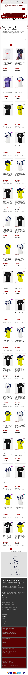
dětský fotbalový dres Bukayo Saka (8, 648)
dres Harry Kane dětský (6, 649)
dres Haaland (4, 645)
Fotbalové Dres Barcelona (9, 587)
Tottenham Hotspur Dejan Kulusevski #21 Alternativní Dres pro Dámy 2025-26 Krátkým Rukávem (20, 286)
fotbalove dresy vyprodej (6, 661)
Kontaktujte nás (4, 597)
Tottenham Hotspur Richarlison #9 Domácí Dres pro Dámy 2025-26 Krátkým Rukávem (20, 342)
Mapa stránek (4, 614)
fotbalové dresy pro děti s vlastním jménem (10, 665)
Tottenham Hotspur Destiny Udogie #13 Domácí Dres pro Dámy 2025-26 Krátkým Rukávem (20, 426)
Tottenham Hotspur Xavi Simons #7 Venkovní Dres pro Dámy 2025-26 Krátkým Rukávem (7, 203)
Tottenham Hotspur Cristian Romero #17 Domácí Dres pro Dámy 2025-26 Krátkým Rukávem (7, 231)
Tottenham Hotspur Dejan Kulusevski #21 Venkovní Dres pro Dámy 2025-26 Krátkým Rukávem (7, 286)
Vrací (3, 611)
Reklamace (4, 612)
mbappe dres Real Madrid (7, 638)
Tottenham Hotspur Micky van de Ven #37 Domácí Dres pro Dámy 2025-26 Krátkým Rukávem (7, 314)
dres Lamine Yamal (5, 641)
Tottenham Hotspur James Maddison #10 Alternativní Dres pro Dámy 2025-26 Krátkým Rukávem (7, 175)
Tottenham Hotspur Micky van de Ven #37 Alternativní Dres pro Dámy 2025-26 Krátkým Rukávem (7, 342)
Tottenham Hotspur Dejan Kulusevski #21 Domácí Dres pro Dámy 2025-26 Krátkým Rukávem (19, 258)
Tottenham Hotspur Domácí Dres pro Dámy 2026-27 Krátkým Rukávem (7, 63)
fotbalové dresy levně (6, 658)
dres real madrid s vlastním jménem (8, 632)
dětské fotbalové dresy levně (7, 662)
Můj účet (3, 618)
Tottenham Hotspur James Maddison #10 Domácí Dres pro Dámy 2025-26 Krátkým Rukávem (8, 147)
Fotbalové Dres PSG (17, 588)
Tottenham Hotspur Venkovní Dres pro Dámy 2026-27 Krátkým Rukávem (20, 63)
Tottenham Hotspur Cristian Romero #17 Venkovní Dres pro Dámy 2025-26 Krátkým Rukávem (20, 231)
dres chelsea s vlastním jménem (8, 631)
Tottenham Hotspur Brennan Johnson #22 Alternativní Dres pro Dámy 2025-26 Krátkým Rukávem (8, 426)
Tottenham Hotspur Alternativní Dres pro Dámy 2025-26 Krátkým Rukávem (20, 119)
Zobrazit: (24, 39)
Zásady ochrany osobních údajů (8, 604)
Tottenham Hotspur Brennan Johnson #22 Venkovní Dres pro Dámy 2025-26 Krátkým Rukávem (20, 398)
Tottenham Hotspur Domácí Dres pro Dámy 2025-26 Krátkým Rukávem (20, 91)
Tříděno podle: (23, 35)
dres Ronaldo (4, 642)
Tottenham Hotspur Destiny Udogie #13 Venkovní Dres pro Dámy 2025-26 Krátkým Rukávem (7, 453)
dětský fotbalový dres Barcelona (8, 655)
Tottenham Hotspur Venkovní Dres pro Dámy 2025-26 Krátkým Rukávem (8, 119)
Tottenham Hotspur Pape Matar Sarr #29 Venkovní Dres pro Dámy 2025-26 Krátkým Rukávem (7, 537)
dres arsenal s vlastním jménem (8, 629)
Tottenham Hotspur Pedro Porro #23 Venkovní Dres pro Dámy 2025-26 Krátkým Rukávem (20, 481)
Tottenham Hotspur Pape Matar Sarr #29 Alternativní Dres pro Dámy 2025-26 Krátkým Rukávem (20, 537)
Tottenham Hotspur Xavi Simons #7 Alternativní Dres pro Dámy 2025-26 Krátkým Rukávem (20, 203)
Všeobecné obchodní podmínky (8, 602)
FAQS (3, 605)
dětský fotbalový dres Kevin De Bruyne (9, 651)
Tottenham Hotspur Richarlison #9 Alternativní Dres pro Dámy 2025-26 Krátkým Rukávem (19, 370)
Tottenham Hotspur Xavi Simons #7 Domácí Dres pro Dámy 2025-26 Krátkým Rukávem (20, 175)
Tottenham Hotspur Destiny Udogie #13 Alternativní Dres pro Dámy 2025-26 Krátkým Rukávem (20, 453)
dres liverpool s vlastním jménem (8, 628)
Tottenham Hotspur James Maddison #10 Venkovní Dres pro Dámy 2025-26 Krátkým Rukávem (19, 147)
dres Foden (4, 643)
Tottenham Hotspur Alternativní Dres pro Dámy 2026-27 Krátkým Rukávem (7, 91)
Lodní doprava (4, 599)
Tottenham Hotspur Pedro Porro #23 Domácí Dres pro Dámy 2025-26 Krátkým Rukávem (7, 481)
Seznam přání (4, 621)
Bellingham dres (5, 639)
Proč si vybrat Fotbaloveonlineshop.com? (9, 607)
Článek (3, 625)
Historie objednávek (5, 620)
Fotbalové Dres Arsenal (8, 588)
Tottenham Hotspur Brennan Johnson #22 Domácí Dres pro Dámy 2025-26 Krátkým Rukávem (8, 398)
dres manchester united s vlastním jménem (10, 634)
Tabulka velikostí (5, 600)
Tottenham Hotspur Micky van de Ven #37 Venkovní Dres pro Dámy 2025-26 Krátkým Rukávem (19, 314)
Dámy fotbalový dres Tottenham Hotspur (10, 21)
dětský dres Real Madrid (6, 653)
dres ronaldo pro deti (6, 652)
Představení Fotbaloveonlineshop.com (9, 609)
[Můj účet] (25, 2)
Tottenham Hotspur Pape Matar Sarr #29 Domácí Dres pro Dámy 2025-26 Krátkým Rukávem (20, 509)
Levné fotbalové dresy (19, 669)
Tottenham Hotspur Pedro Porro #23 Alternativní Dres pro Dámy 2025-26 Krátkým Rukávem (7, 509)
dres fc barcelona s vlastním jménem (9, 633)
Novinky (3, 623)
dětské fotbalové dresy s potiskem (8, 663)
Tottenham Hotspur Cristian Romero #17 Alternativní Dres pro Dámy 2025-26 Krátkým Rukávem (7, 258)
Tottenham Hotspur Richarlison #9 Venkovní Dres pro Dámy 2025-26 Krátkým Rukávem (7, 370)
